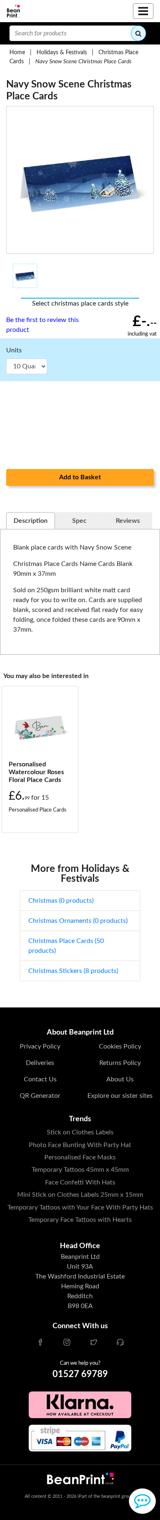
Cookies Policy (120, 1046)
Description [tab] (31, 520)
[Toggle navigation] (143, 11)
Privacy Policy (40, 1046)
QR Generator (40, 1095)
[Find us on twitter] (93, 1343)
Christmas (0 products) (61, 900)
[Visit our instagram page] (66, 1343)
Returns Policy (120, 1063)
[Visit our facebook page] (40, 1343)
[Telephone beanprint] (120, 1343)
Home (17, 52)
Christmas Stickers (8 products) (73, 971)
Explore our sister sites (120, 1095)
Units (14, 350)
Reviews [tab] (128, 520)
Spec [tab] (79, 520)
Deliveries (40, 1063)
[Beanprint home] (13, 11)
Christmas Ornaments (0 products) (78, 921)
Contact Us (40, 1079)
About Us (120, 1079)
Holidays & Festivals (62, 52)
